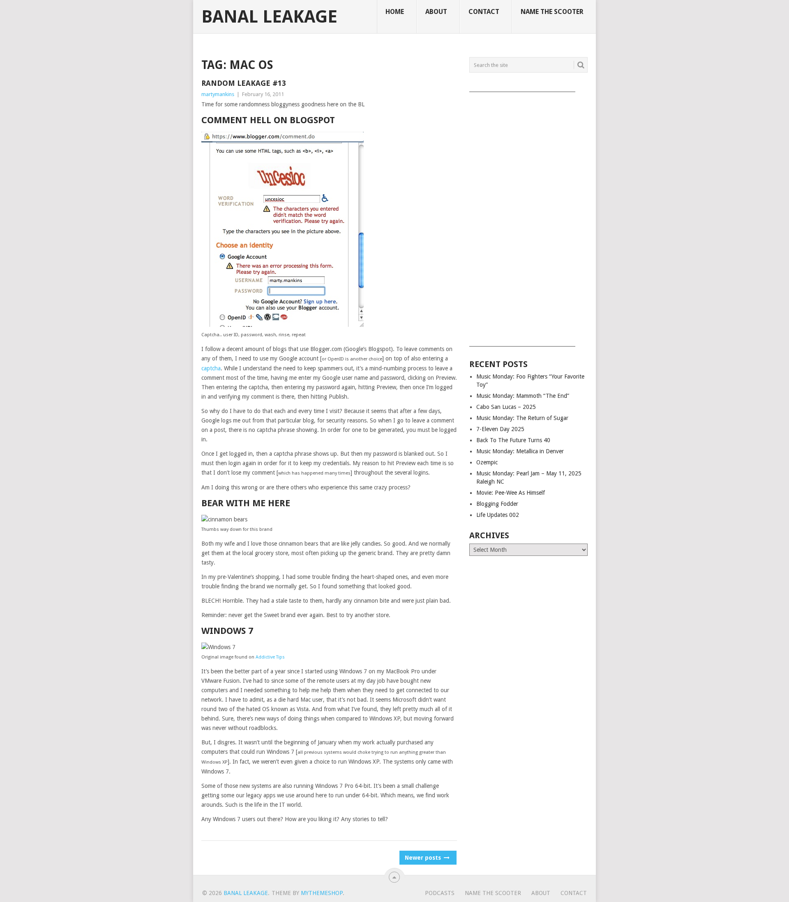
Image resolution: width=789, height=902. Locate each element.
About (436, 12)
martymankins (217, 94)
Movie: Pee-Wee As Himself (510, 492)
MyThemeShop (322, 893)
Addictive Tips (270, 657)
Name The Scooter (552, 12)
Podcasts (439, 893)
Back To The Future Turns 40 (513, 440)
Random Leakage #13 (243, 83)
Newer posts (424, 857)
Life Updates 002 (497, 515)
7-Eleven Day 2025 (500, 429)
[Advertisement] (528, 216)
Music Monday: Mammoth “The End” (522, 395)
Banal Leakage (269, 16)
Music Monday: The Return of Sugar (522, 418)
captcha (211, 368)
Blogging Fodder (497, 503)
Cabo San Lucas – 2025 (506, 407)
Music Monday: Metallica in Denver (520, 451)
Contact (483, 12)
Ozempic (487, 462)
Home (394, 12)
